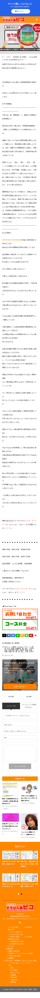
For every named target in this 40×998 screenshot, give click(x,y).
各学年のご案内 (14, 936)
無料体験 (17, 960)
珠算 (30, 650)
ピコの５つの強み (13, 927)
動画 (12, 968)
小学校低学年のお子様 (16, 941)
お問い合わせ (9, 960)
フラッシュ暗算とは (16, 932)
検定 (26, 650)
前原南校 (11, 958)
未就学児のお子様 (13, 939)
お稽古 (14, 647)
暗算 (17, 650)
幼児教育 (11, 650)
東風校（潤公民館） (14, 951)
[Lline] (18, 635)
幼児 (6, 650)
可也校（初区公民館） (15, 956)
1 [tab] (18, 894)
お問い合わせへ (20, 686)
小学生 (31, 648)
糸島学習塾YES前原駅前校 (11, 240)
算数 (6, 651)
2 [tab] (21, 894)
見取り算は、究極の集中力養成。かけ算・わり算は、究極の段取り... (29, 864)
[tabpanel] (20, 870)
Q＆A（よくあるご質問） (29, 960)
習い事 (14, 651)
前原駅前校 (9, 948)
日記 (10, 965)
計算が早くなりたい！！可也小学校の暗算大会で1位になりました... (10, 826)
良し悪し (21, 651)
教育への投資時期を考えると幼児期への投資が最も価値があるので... (10, 801)
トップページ (27, 963)
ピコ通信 (13, 866)
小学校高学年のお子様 (16, 944)
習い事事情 (33, 41)
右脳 (12, 648)
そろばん (20, 647)
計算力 (31, 651)
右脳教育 (18, 648)
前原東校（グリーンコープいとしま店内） (21, 953)
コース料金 (28, 936)
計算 (26, 651)
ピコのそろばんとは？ (16, 934)
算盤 (10, 651)
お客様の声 (28, 927)
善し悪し (25, 648)
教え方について (15, 972)
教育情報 (27, 41)
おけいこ (7, 647)
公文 (8, 648)
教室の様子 (11, 929)
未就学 (22, 650)
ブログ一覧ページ (16, 963)
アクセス (11, 946)
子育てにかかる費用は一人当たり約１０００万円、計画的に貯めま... (29, 798)
